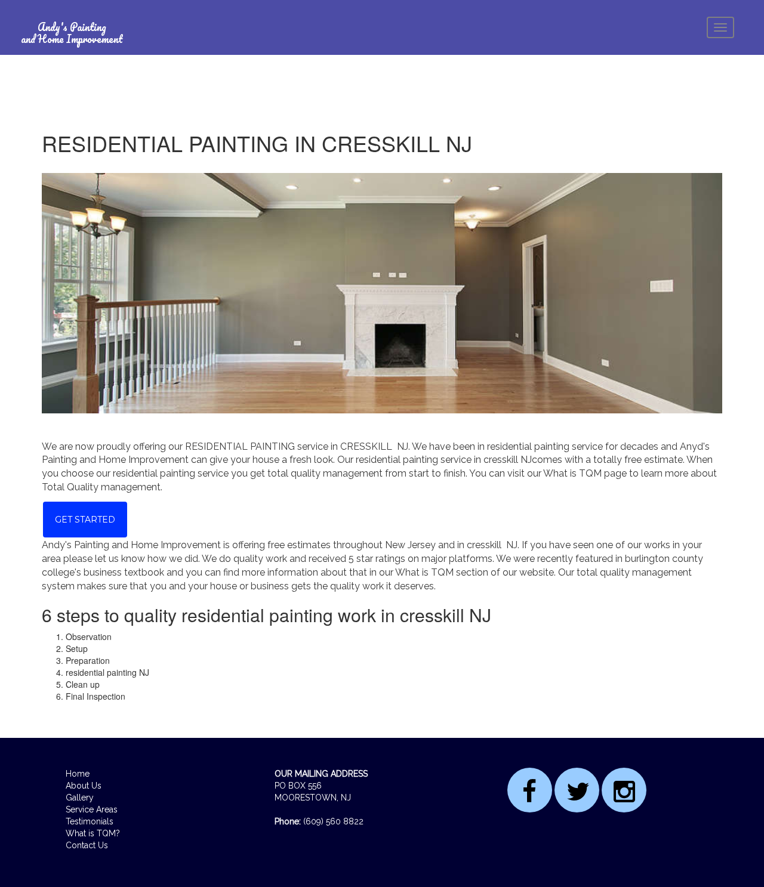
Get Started (85, 519)
